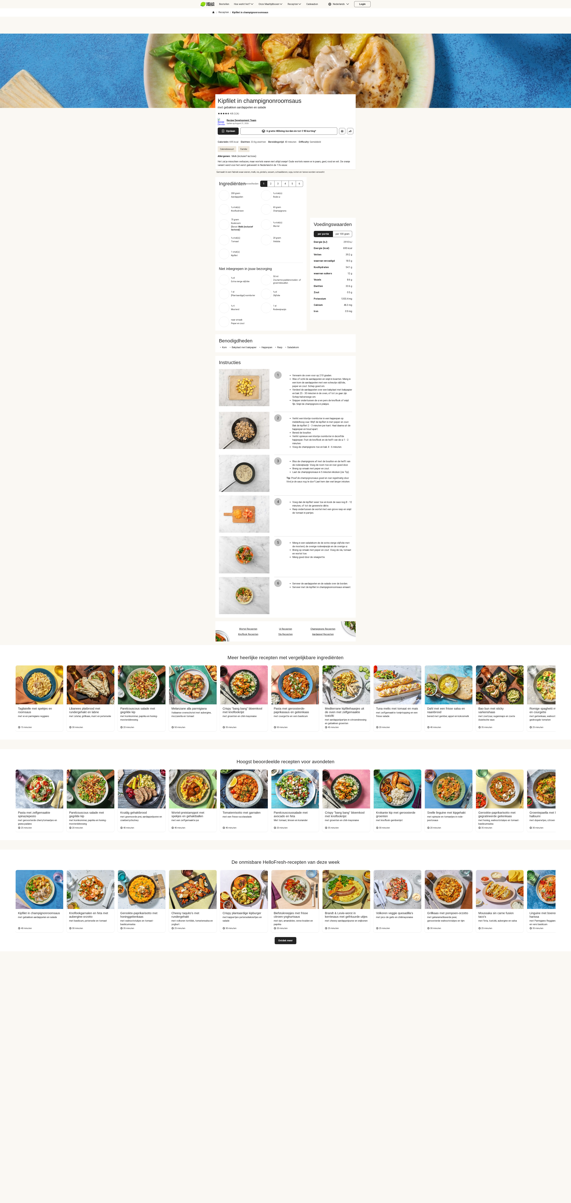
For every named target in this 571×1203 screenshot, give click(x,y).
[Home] (213, 13)
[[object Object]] (342, 131)
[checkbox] (219, 113)
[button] (339, 4)
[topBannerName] (285, 25)
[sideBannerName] (333, 195)
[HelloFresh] (207, 4)
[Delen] (350, 131)
